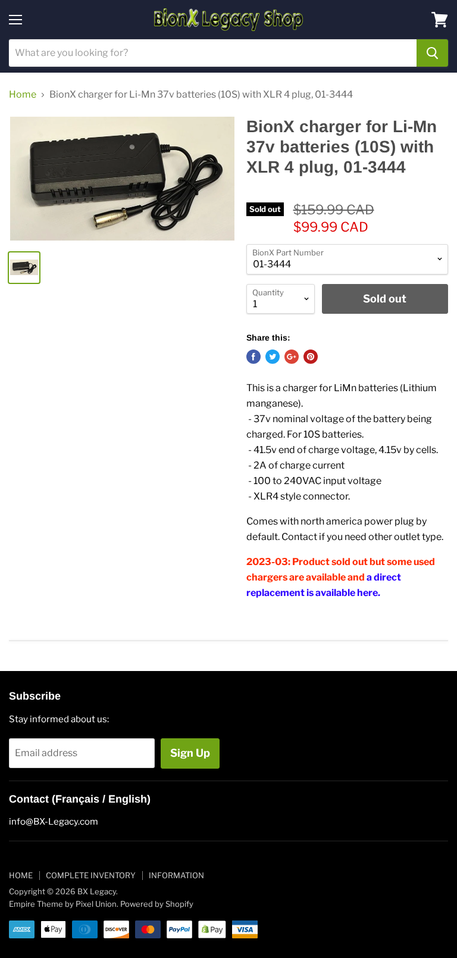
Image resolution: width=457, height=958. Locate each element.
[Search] (432, 53)
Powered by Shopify (156, 904)
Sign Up (190, 753)
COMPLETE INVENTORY (91, 875)
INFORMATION (176, 875)
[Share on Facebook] (253, 357)
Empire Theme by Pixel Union (63, 904)
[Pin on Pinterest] (310, 357)
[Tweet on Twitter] (272, 357)
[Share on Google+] (291, 357)
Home (22, 94)
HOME (21, 875)
